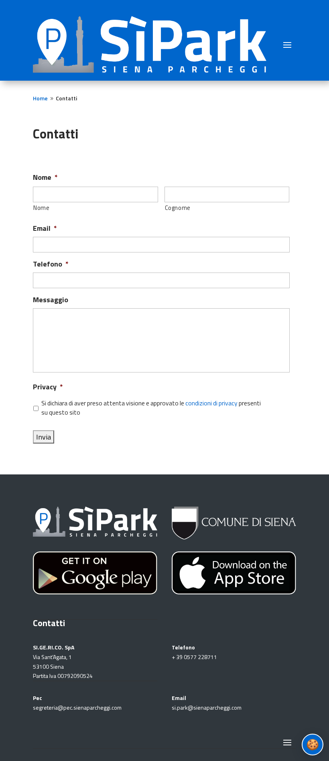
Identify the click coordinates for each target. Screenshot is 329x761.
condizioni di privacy (211, 403)
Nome (45, 177)
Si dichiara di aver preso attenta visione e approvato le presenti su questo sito (151, 408)
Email (45, 228)
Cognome (178, 207)
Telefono (51, 264)
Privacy (48, 386)
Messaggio (50, 299)
